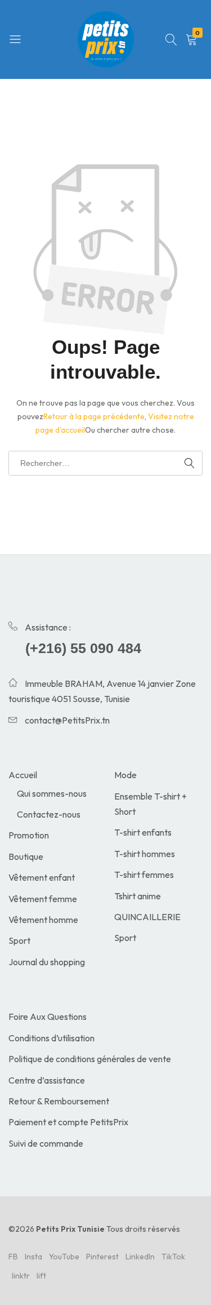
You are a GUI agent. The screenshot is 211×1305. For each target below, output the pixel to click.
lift (41, 1276)
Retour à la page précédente (94, 416)
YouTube (64, 1256)
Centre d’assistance (46, 1080)
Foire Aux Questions (47, 1016)
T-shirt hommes (144, 853)
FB (13, 1256)
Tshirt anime (137, 896)
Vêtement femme (42, 898)
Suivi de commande (45, 1143)
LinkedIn (140, 1256)
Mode (125, 774)
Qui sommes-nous (52, 793)
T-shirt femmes (144, 874)
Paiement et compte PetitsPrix (68, 1122)
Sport (19, 940)
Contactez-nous (48, 814)
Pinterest (102, 1256)
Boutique (25, 856)
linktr (21, 1276)
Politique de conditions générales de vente (89, 1058)
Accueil (22, 774)
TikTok (173, 1256)
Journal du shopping (46, 961)
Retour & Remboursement (58, 1101)
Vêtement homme (43, 919)
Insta (33, 1256)
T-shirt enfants (143, 832)
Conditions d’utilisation (51, 1038)
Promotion (28, 835)
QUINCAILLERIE (147, 916)
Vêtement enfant (41, 877)
